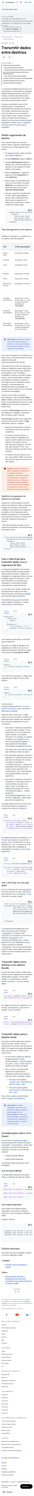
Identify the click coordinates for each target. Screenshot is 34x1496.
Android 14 (5, 1404)
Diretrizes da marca (23, 1482)
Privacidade (5, 1363)
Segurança (5, 1331)
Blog (3, 1340)
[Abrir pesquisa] (17, 2)
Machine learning (7, 1354)
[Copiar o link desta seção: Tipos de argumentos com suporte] (3, 232)
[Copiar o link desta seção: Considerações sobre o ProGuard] (10, 1136)
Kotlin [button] (15, 611)
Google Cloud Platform (9, 1472)
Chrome (4, 1466)
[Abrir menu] (3, 2)
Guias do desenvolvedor (9, 1424)
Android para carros (8, 1383)
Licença (13, 1482)
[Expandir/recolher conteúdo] (13, 63)
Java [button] (13, 815)
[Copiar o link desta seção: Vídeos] (9, 1272)
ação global (26, 889)
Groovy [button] (6, 611)
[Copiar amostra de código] (31, 210)
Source (4, 1334)
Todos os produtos (8, 1475)
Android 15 (5, 1401)
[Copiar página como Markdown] (10, 57)
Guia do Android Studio (9, 1421)
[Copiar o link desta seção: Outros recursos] (21, 1249)
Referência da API (7, 1427)
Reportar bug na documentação (11, 1444)
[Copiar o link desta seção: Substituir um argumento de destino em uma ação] (22, 499)
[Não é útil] (13, 43)
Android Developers (7, 37)
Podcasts (4, 1343)
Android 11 (5, 1413)
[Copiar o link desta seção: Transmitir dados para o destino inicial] (18, 1037)
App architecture (9, 9)
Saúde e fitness (6, 1357)
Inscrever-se (27, 1486)
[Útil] (10, 43)
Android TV (5, 1387)
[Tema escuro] (29, 210)
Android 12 (5, 1410)
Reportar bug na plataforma (10, 1441)
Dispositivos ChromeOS (8, 1380)
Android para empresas (9, 1328)
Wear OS (4, 1377)
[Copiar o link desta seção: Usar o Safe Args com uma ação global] (8, 885)
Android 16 (5, 1398)
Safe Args (15, 600)
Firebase (4, 1469)
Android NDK (5, 1433)
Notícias (4, 1337)
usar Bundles (26, 594)
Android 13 (5, 1407)
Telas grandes (6, 1374)
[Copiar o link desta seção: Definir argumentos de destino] (11, 138)
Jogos (3, 1351)
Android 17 (5, 1395)
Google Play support (8, 1447)
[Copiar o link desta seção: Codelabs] (12, 1261)
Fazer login (28, 2)
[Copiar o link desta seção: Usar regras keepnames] (24, 1205)
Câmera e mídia (6, 1360)
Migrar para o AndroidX (9, 711)
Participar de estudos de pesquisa (12, 1450)
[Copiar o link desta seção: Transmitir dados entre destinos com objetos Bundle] (11, 968)
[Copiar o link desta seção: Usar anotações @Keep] (24, 1171)
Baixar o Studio (6, 1430)
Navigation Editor (13, 153)
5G (2, 1366)
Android (4, 1325)
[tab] (6, 611)
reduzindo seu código (19, 1140)
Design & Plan (19, 37)
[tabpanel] (17, 624)
